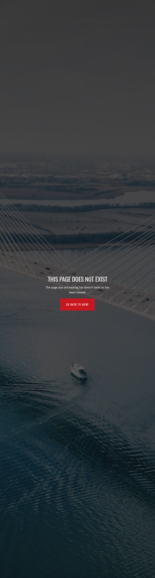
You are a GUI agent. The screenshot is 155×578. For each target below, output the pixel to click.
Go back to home (77, 304)
